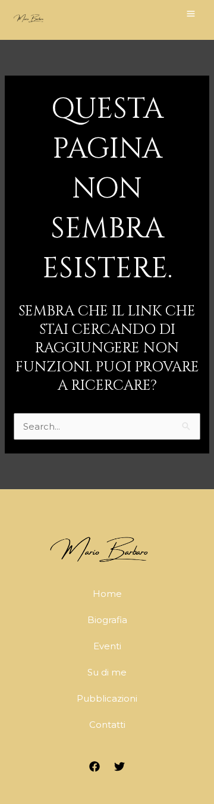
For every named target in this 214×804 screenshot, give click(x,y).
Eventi (107, 646)
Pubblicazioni (107, 698)
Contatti (107, 724)
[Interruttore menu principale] (191, 13)
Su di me (107, 672)
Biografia (107, 619)
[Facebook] (94, 766)
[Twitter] (119, 766)
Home (107, 593)
